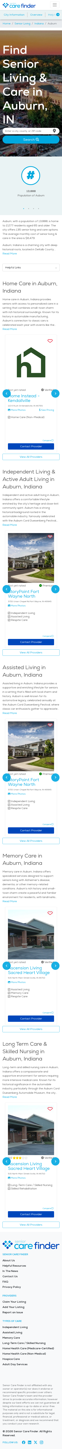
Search (29, 139)
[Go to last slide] (6, 393)
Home (7, 23)
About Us (8, 1260)
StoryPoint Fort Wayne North (23, 594)
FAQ (5, 1281)
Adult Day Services (14, 1364)
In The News (10, 1271)
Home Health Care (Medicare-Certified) (28, 1348)
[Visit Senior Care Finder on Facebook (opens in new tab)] (23, 1442)
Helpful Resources (14, 1265)
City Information (14, 14)
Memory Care (11, 1337)
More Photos (18, 409)
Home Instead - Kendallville (24, 398)
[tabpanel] (31, 181)
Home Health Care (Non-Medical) (24, 1353)
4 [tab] (38, 208)
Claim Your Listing (14, 1301)
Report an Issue (12, 1312)
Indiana (39, 23)
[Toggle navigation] (54, 4)
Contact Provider (31, 446)
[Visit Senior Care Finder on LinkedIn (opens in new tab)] (29, 1442)
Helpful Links (13, 267)
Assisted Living (12, 1332)
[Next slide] (55, 393)
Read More (9, 253)
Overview (36, 14)
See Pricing (47, 409)
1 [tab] (23, 208)
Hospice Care (11, 1359)
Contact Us (10, 1276)
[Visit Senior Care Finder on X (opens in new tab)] (35, 1442)
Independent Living (15, 1327)
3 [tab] (33, 208)
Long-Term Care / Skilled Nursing (23, 1343)
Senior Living (22, 23)
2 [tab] (28, 208)
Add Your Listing (13, 1307)
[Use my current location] (54, 131)
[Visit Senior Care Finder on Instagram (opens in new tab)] (41, 1442)
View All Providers (31, 457)
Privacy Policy (11, 1287)
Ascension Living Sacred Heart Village (29, 970)
